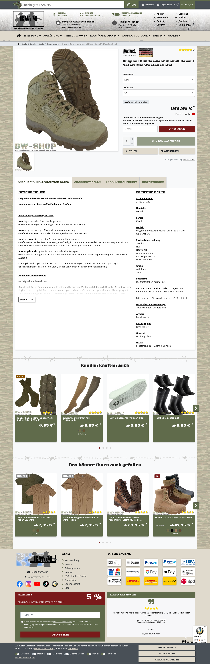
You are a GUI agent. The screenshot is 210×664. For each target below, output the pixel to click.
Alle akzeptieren (167, 647)
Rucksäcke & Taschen (103, 35)
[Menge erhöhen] (132, 139)
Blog (67, 587)
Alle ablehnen (167, 653)
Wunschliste (171, 151)
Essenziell (25, 653)
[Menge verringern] (132, 143)
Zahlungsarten (72, 568)
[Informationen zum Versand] (133, 581)
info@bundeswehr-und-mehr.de (79, 21)
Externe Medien (77, 653)
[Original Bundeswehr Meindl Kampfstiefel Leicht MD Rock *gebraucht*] (128, 494)
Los (134, 4)
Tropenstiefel (53, 44)
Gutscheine (71, 580)
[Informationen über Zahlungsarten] (114, 562)
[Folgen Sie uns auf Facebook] (20, 584)
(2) (193, 49)
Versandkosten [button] (189, 159)
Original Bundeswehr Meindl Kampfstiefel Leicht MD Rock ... (125, 518)
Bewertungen (153, 182)
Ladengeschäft (72, 583)
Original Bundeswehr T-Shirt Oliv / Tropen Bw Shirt (35, 518)
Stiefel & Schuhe (74, 35)
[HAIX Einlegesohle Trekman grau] (128, 394)
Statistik (41, 653)
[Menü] (205, 627)
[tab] (43, 182)
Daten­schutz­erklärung (44, 648)
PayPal (95, 653)
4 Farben (174, 533)
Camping (183, 13)
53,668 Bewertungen (151, 634)
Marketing (57, 653)
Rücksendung (72, 560)
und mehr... (185, 24)
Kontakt (69, 572)
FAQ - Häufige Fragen (76, 576)
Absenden (178, 129)
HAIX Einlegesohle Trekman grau (126, 418)
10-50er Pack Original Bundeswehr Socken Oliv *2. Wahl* (35, 419)
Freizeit (182, 17)
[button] (187, 5)
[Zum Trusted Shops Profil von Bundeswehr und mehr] (55, 584)
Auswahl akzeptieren (167, 659)
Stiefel (41, 44)
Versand (69, 564)
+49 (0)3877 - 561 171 (39, 577)
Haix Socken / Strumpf (167, 418)
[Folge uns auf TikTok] (46, 584)
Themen (157, 35)
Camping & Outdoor (135, 35)
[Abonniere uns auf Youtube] (37, 584)
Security (161, 24)
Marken (173, 35)
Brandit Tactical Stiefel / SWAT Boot (173, 517)
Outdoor (183, 21)
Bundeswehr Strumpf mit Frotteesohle (76, 419)
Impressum (73, 648)
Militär (160, 13)
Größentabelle (87, 182)
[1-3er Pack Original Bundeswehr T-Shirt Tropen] (82, 494)
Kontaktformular (71, 27)
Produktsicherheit (121, 182)
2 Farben (82, 434)
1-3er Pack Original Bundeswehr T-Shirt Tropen (81, 518)
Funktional (111, 653)
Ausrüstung (51, 35)
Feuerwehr (162, 17)
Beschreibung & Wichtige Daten (43, 182)
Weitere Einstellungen (25, 657)
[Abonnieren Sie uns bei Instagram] (28, 584)
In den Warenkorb (167, 141)
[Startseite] (28, 20)
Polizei (160, 21)
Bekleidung (31, 35)
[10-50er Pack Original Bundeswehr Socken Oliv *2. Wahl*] (36, 394)
